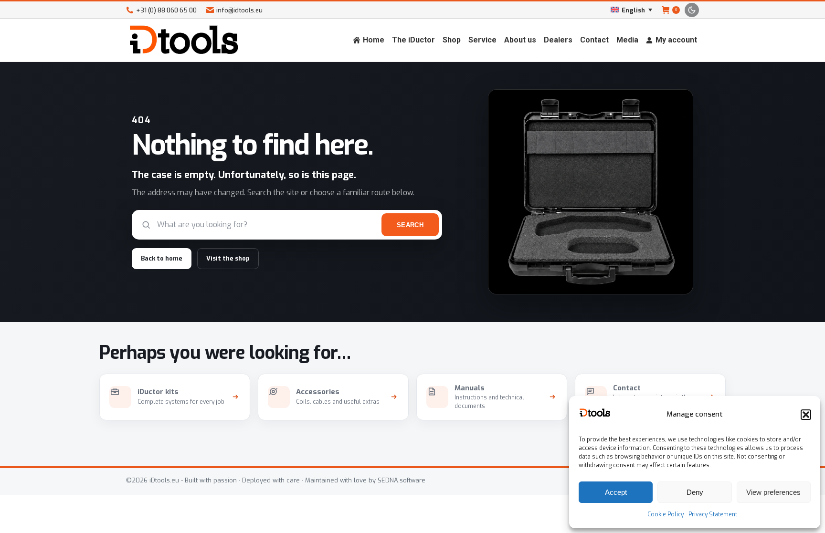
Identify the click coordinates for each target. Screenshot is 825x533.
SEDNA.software (401, 480)
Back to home (161, 258)
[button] (806, 414)
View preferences (773, 492)
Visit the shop (228, 258)
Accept (616, 492)
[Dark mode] (692, 10)
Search (410, 225)
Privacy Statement (712, 514)
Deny (695, 492)
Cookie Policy (665, 514)
